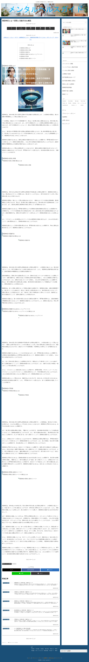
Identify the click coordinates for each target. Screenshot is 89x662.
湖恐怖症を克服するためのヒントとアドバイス (31, 54)
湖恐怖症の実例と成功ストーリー (28, 58)
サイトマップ (65, 123)
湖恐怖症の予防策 (24, 56)
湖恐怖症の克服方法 (25, 52)
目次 (29, 45)
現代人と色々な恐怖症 (7, 563)
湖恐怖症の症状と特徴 (25, 50)
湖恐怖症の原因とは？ (25, 48)
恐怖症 (15, 563)
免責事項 (64, 116)
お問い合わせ (65, 120)
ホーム (64, 110)
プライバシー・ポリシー (68, 113)
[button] (50, 28)
